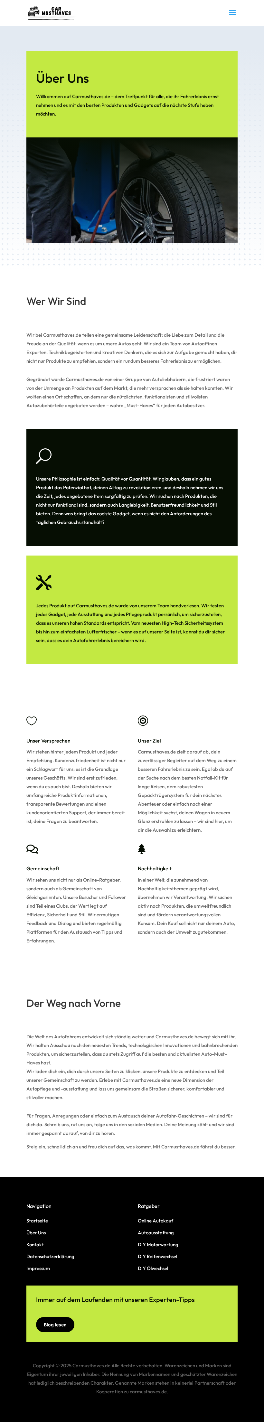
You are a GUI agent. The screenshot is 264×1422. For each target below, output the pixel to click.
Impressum (38, 1268)
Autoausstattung (156, 1233)
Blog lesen (55, 1324)
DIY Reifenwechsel (157, 1256)
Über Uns (36, 1233)
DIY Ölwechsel (153, 1268)
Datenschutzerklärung (50, 1256)
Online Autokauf (155, 1221)
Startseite (37, 1221)
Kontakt (35, 1244)
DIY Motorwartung (158, 1244)
